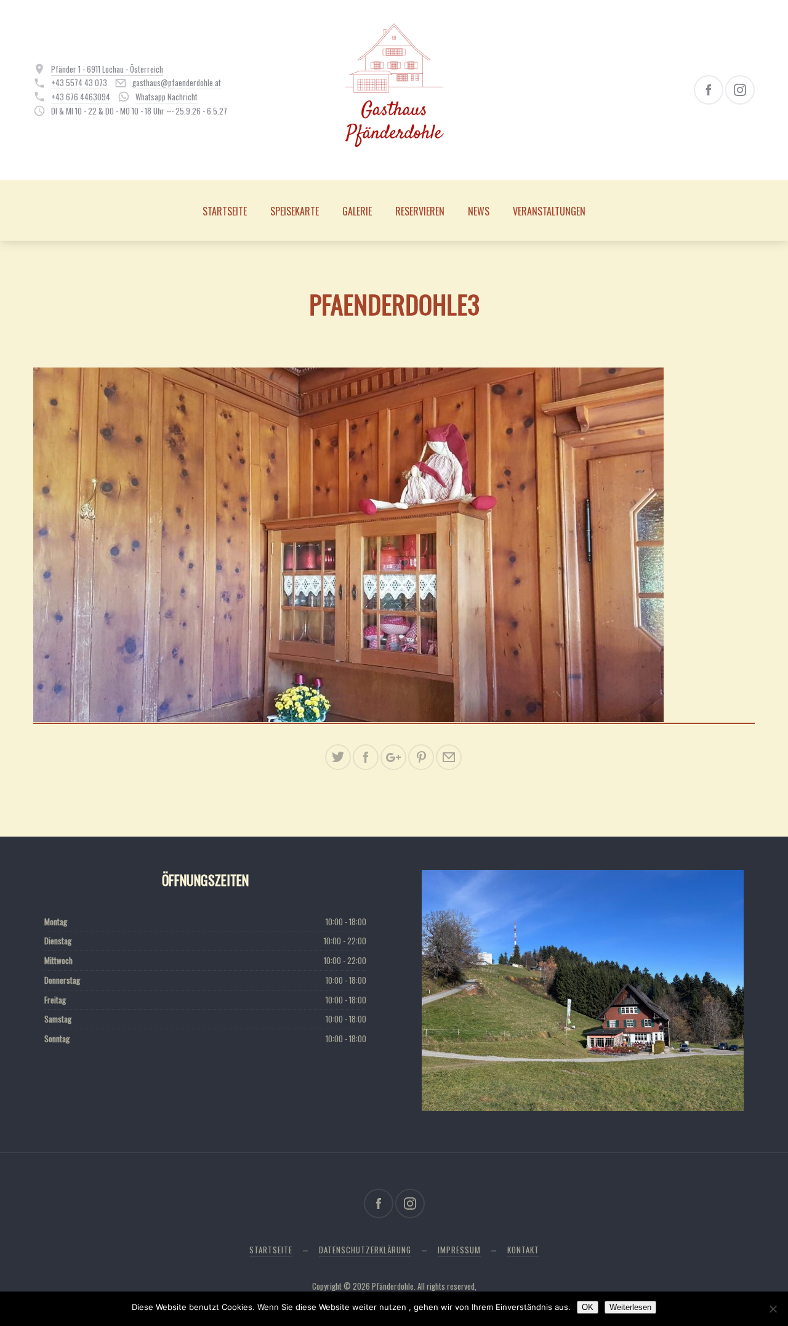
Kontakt (523, 1250)
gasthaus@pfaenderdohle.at (176, 82)
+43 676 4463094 (80, 96)
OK (587, 1307)
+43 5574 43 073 (79, 82)
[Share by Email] (449, 757)
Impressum (459, 1250)
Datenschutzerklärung (365, 1250)
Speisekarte (294, 211)
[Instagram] (740, 90)
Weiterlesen (630, 1307)
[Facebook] (708, 90)
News (478, 211)
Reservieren (419, 211)
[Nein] (772, 1309)
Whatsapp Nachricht (166, 96)
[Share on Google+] (393, 757)
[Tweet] (338, 757)
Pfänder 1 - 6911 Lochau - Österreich (107, 69)
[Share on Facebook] (366, 757)
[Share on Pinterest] (421, 757)
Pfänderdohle (393, 1286)
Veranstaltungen (549, 211)
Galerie (357, 211)
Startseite (225, 211)
